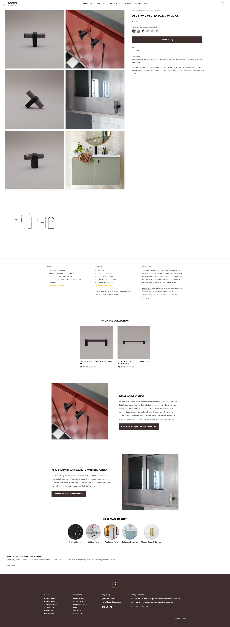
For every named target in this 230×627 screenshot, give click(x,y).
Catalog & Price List (81, 601)
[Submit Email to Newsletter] (181, 606)
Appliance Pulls (50, 604)
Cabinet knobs (140, 10)
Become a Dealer (80, 604)
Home (133, 10)
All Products (49, 607)
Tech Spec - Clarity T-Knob (105, 285)
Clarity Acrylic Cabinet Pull (90, 363)
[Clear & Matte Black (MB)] (143, 31)
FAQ (75, 607)
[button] (87, 3)
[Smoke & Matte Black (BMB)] (133, 31)
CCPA (184, 618)
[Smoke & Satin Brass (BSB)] (138, 31)
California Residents (56, 285)
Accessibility (177, 618)
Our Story (77, 610)
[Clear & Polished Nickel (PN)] (148, 31)
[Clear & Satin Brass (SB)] (153, 31)
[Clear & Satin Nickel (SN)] (157, 31)
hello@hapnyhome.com (111, 602)
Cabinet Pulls (49, 601)
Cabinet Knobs (50, 598)
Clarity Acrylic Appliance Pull (124, 363)
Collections (49, 610)
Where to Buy (167, 40)
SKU (133, 47)
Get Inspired (49, 614)
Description (136, 56)
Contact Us (77, 614)
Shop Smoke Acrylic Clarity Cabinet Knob (139, 426)
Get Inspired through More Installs (68, 494)
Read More (11, 565)
